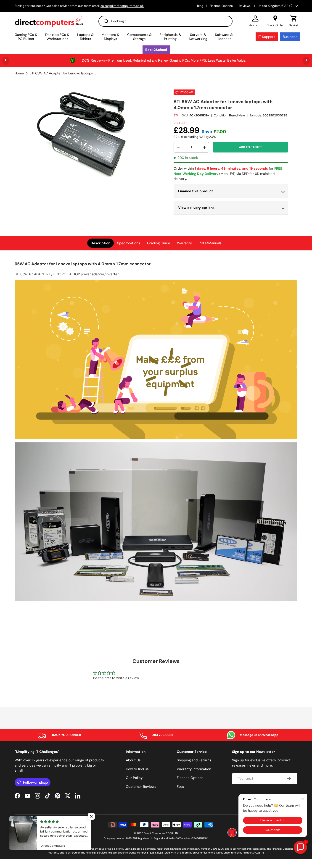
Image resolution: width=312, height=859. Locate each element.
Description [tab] (100, 243)
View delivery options (196, 207)
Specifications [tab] (128, 243)
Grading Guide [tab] (158, 243)
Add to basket (250, 147)
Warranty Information (194, 769)
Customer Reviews (141, 786)
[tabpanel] (156, 432)
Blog (200, 6)
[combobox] (165, 21)
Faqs (180, 786)
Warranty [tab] (184, 243)
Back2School (156, 49)
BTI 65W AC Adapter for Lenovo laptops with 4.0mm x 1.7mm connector (63, 73)
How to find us (137, 769)
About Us (133, 760)
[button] (294, 21)
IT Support (266, 36)
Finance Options (221, 6)
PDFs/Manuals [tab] (210, 243)
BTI (176, 115)
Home (19, 73)
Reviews (245, 6)
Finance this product (195, 191)
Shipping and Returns (194, 760)
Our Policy (134, 777)
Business (290, 36)
